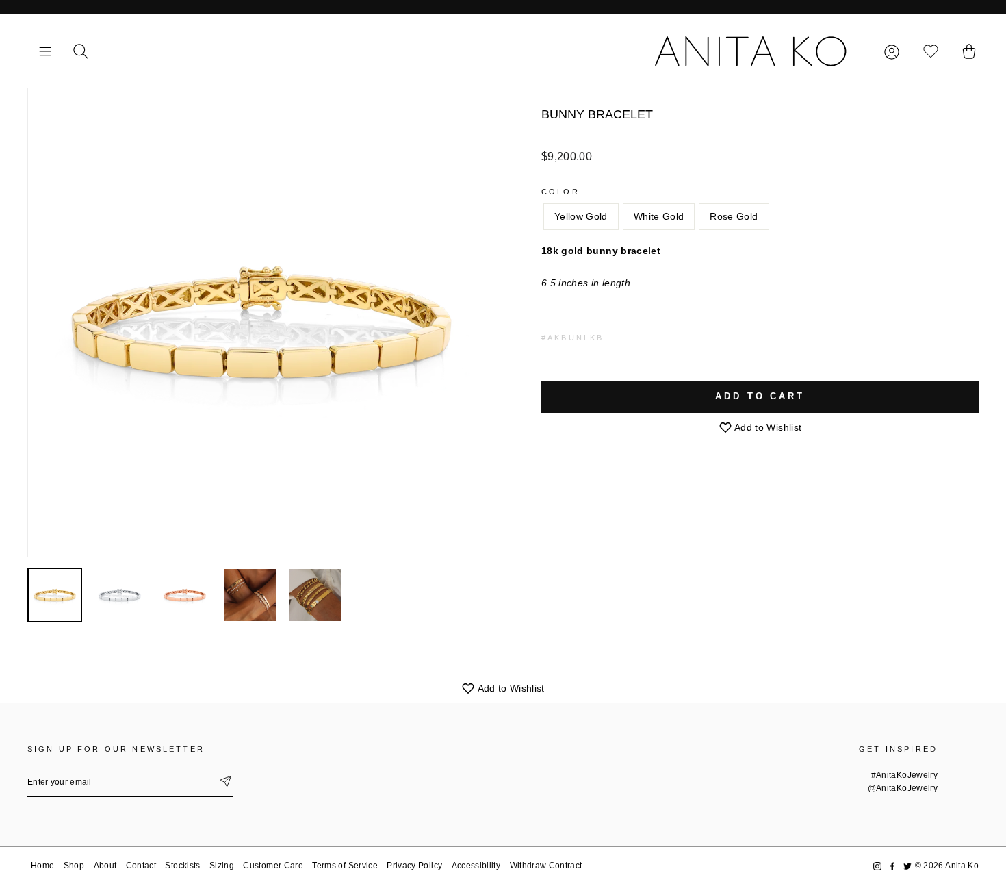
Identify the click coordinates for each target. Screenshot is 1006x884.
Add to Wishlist (767, 427)
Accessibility (476, 865)
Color (560, 192)
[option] (261, 322)
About (105, 865)
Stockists (182, 865)
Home (42, 865)
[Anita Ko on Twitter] (907, 865)
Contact (141, 865)
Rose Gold (734, 216)
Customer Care (273, 865)
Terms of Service (345, 865)
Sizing (221, 865)
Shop (74, 865)
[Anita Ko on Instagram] (877, 865)
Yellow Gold (581, 216)
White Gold (659, 216)
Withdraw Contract (546, 865)
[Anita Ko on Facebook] (892, 865)
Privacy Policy (414, 865)
